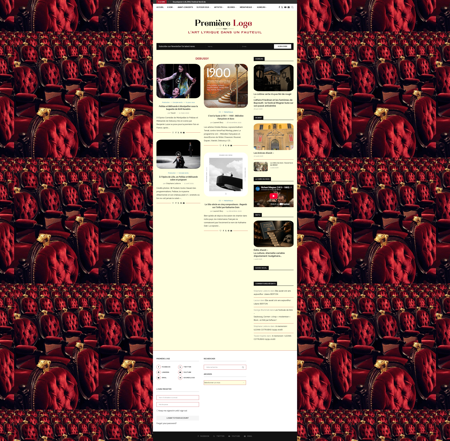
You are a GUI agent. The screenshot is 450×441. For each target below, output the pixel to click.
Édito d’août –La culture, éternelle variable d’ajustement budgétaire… (269, 253)
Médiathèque (246, 7)
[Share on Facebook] (175, 133)
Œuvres (231, 7)
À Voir (170, 7)
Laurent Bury (218, 122)
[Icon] (178, 81)
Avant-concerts (185, 7)
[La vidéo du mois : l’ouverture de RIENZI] (261, 166)
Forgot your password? (166, 423)
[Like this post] (173, 133)
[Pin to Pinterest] (181, 133)
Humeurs (261, 7)
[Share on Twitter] (178, 133)
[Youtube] (285, 7)
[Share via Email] (184, 133)
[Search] (292, 7)
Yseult (173, 113)
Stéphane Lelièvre (173, 183)
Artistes (218, 7)
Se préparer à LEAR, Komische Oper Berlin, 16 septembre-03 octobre (201, 2)
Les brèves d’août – (264, 153)
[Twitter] (282, 7)
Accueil (160, 7)
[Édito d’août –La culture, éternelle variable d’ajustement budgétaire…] (274, 234)
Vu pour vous (203, 7)
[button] (168, 2)
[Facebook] (279, 7)
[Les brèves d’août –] (274, 136)
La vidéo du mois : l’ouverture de (281, 164)
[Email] (289, 7)
